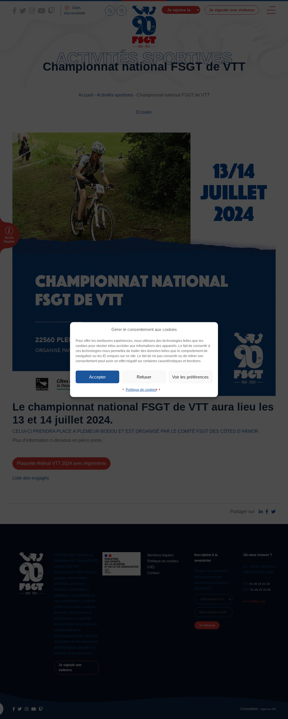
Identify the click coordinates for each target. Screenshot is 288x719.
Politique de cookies (141, 390)
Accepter (97, 376)
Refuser (144, 376)
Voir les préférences (190, 376)
